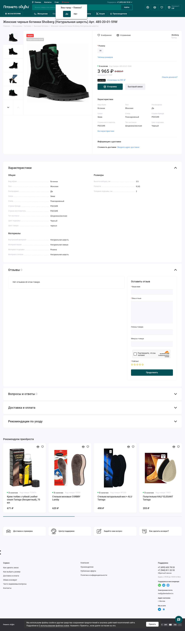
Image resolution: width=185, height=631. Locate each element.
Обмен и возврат (10, 580)
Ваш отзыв (136, 298)
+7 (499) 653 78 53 (118, 2)
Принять (152, 624)
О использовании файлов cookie (54, 625)
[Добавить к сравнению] (38, 446)
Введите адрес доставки (128, 147)
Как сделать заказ (10, 568)
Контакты (47, 2)
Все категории (14, 14)
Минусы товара (137, 339)
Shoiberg (175, 35)
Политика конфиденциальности (94, 575)
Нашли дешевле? (169, 77)
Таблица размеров (105, 57)
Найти (126, 7)
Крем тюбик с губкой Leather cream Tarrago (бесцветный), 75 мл (23, 499)
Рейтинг (135, 361)
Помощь (38, 2)
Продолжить (152, 372)
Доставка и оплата (11, 576)
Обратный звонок (165, 573)
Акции (102, 14)
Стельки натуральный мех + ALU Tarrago (115, 498)
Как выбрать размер (11, 572)
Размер (102, 46)
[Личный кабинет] (148, 7)
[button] (8, 107)
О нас (57, 2)
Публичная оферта (88, 571)
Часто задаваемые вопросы (15, 584)
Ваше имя (136, 287)
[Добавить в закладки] (42, 446)
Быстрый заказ (135, 86)
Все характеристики (106, 131)
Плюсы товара (137, 327)
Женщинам (42, 14)
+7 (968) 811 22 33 (166, 570)
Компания (85, 563)
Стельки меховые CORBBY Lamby (66, 498)
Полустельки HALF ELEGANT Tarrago (158, 498)
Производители (120, 14)
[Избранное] (161, 7)
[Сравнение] (154, 7)
